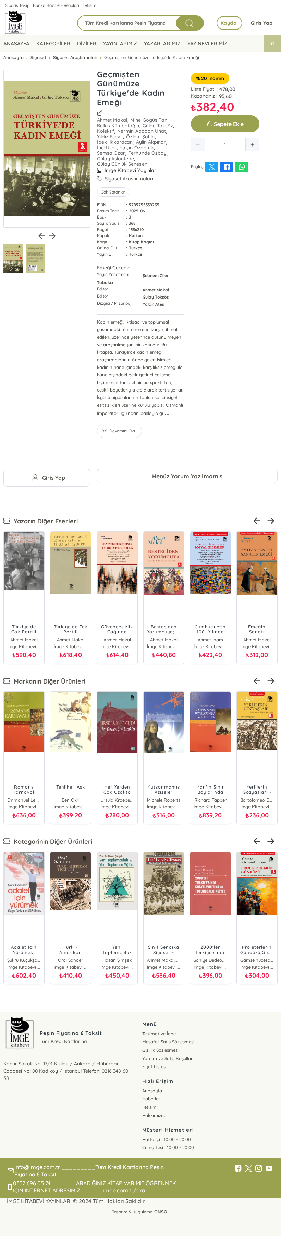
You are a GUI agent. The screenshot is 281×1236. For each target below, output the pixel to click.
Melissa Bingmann (210, 800)
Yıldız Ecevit (110, 136)
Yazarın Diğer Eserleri (44, 521)
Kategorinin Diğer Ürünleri (51, 842)
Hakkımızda (154, 1115)
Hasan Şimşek (256, 960)
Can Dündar (23, 800)
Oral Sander (256, 800)
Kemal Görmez (70, 960)
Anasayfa (152, 1090)
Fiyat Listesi (154, 1066)
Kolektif (105, 131)
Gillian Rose (70, 800)
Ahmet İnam (163, 639)
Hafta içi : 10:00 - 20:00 (166, 1139)
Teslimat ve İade (159, 1033)
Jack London (117, 800)
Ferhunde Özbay (147, 153)
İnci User (107, 147)
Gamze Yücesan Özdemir (24, 960)
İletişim (89, 5)
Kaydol (229, 23)
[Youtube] (269, 1169)
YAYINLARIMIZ (120, 43)
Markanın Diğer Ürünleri (47, 681)
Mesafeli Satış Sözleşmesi (168, 1042)
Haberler (151, 1098)
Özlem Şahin (140, 136)
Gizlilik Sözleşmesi (160, 1050)
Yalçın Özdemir (137, 147)
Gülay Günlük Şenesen (122, 164)
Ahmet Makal (112, 120)
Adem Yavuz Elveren (164, 960)
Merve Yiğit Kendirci (210, 960)
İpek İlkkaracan (115, 142)
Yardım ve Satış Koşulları (168, 1058)
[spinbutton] (225, 144)
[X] (248, 1169)
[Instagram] (259, 1169)
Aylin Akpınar (151, 142)
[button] (198, 144)
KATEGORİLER (53, 43)
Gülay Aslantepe (115, 158)
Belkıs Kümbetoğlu (118, 125)
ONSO (160, 1211)
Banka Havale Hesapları (56, 5)
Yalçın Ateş (153, 304)
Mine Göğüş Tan (148, 120)
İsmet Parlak (117, 960)
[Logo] (15, 23)
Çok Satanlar (113, 192)
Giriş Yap (262, 23)
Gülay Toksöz (158, 125)
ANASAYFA (16, 43)
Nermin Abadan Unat (141, 131)
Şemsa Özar (111, 153)
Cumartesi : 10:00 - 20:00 (168, 1147)
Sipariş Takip (17, 5)
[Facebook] (238, 1169)
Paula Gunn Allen (164, 800)
